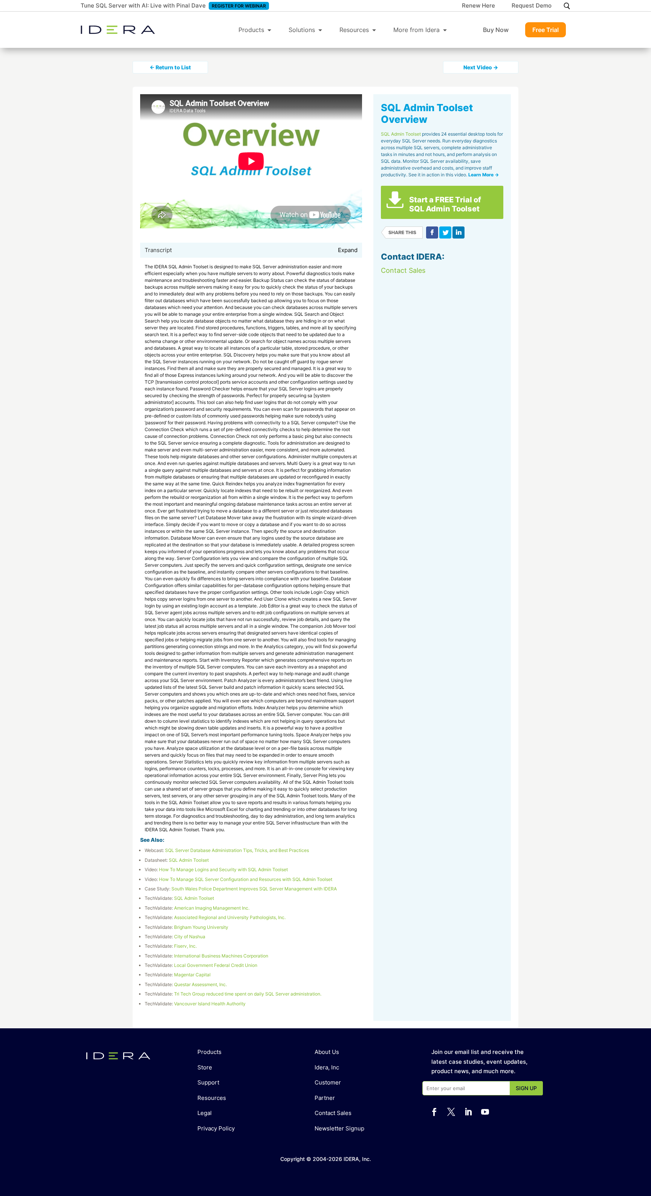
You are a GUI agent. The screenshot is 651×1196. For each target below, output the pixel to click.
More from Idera (416, 30)
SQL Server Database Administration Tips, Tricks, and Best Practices (237, 850)
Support (208, 1082)
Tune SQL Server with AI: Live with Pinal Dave (143, 5)
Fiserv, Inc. (185, 946)
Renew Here (478, 6)
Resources (354, 30)
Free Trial (545, 30)
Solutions (302, 30)
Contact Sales (403, 270)
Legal (204, 1112)
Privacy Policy (216, 1128)
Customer (328, 1082)
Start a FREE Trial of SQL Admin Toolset (445, 204)
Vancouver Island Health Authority (210, 1003)
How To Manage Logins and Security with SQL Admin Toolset (223, 869)
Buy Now (496, 30)
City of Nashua (189, 936)
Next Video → (480, 67)
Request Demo (532, 6)
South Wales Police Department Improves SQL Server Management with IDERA (254, 889)
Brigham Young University (201, 927)
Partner (325, 1097)
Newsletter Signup (339, 1128)
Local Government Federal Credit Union (215, 965)
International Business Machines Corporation (221, 956)
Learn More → (483, 174)
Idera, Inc (327, 1067)
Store (204, 1067)
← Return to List (170, 67)
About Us (327, 1051)
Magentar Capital (192, 974)
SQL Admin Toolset (189, 860)
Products (251, 30)
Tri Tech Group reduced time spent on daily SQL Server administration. (247, 994)
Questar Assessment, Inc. (200, 984)
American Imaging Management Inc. (211, 908)
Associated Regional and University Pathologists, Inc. (230, 917)
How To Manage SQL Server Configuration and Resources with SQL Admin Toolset (245, 879)
